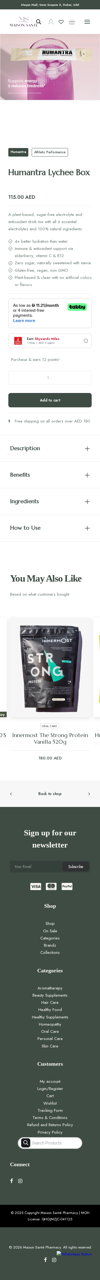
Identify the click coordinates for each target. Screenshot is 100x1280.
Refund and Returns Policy (50, 1118)
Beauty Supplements (50, 989)
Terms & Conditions (50, 1111)
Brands (50, 939)
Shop (50, 917)
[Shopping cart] (69, 21)
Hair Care (50, 996)
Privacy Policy (50, 1126)
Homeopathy (50, 1018)
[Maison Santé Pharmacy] (24, 22)
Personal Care (50, 1032)
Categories (50, 931)
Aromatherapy (50, 981)
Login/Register (50, 1082)
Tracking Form (50, 1104)
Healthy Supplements (50, 1010)
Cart (50, 1089)
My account (50, 1075)
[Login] (48, 21)
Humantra (18, 151)
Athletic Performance (50, 152)
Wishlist (50, 1097)
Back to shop (50, 787)
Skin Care (50, 1039)
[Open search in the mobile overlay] (36, 22)
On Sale (50, 924)
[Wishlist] (59, 21)
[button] (87, 21)
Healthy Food (50, 1003)
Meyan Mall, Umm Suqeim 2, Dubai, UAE (50, 4)
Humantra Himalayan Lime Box (50, 735)
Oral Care (50, 1025)
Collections (50, 946)
